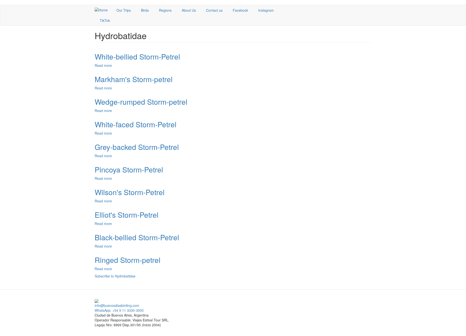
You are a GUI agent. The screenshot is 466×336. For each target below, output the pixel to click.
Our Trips (123, 10)
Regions (165, 10)
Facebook (240, 10)
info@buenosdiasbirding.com (117, 305)
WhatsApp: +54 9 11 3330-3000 (119, 310)
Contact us (214, 10)
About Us (189, 10)
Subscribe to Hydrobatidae (115, 276)
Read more (103, 65)
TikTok (105, 20)
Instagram (266, 10)
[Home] (103, 9)
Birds (145, 10)
